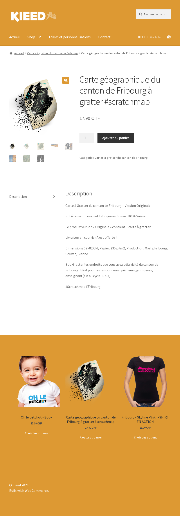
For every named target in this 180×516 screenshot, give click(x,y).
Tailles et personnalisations (70, 37)
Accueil (14, 37)
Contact (104, 37)
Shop (31, 37)
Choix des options (36, 433)
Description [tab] (18, 196)
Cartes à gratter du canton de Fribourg (52, 53)
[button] (65, 80)
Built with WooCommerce (28, 490)
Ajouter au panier (115, 137)
